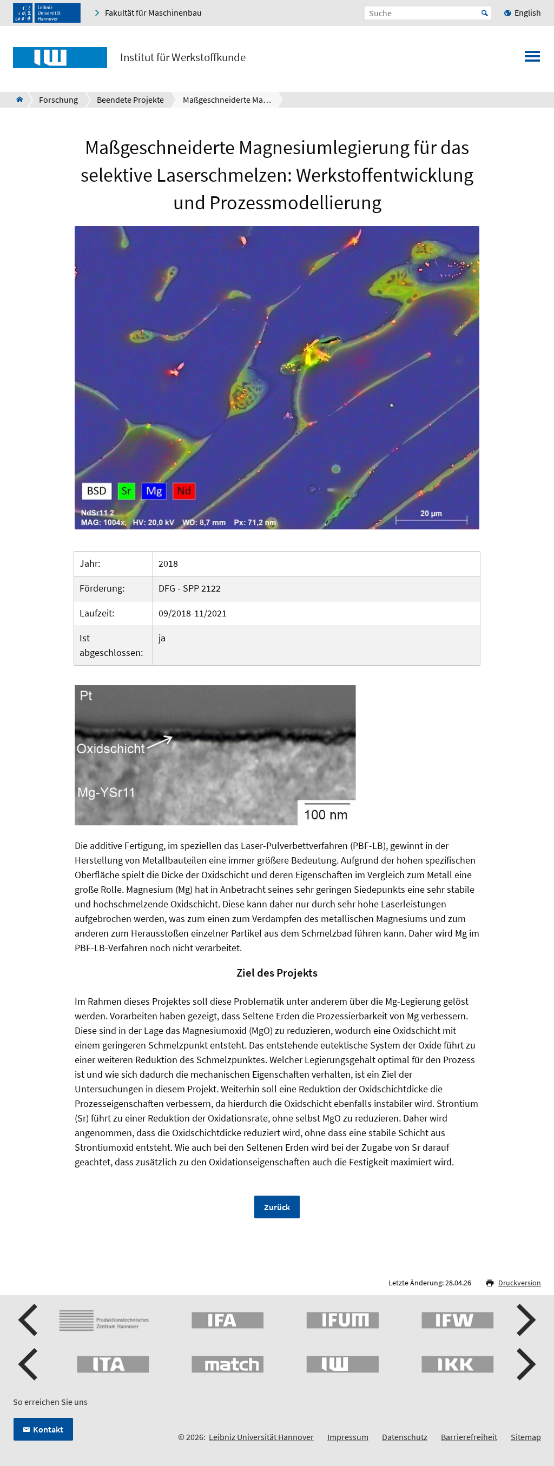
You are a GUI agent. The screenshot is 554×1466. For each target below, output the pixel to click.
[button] (29, 1320)
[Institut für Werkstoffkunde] (16, 99)
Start (484, 12)
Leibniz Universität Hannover (261, 1436)
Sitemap (526, 1436)
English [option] (528, 12)
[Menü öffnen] (532, 59)
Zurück (277, 1207)
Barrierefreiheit (469, 1436)
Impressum (347, 1436)
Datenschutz (404, 1436)
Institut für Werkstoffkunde (183, 57)
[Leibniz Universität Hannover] (47, 13)
